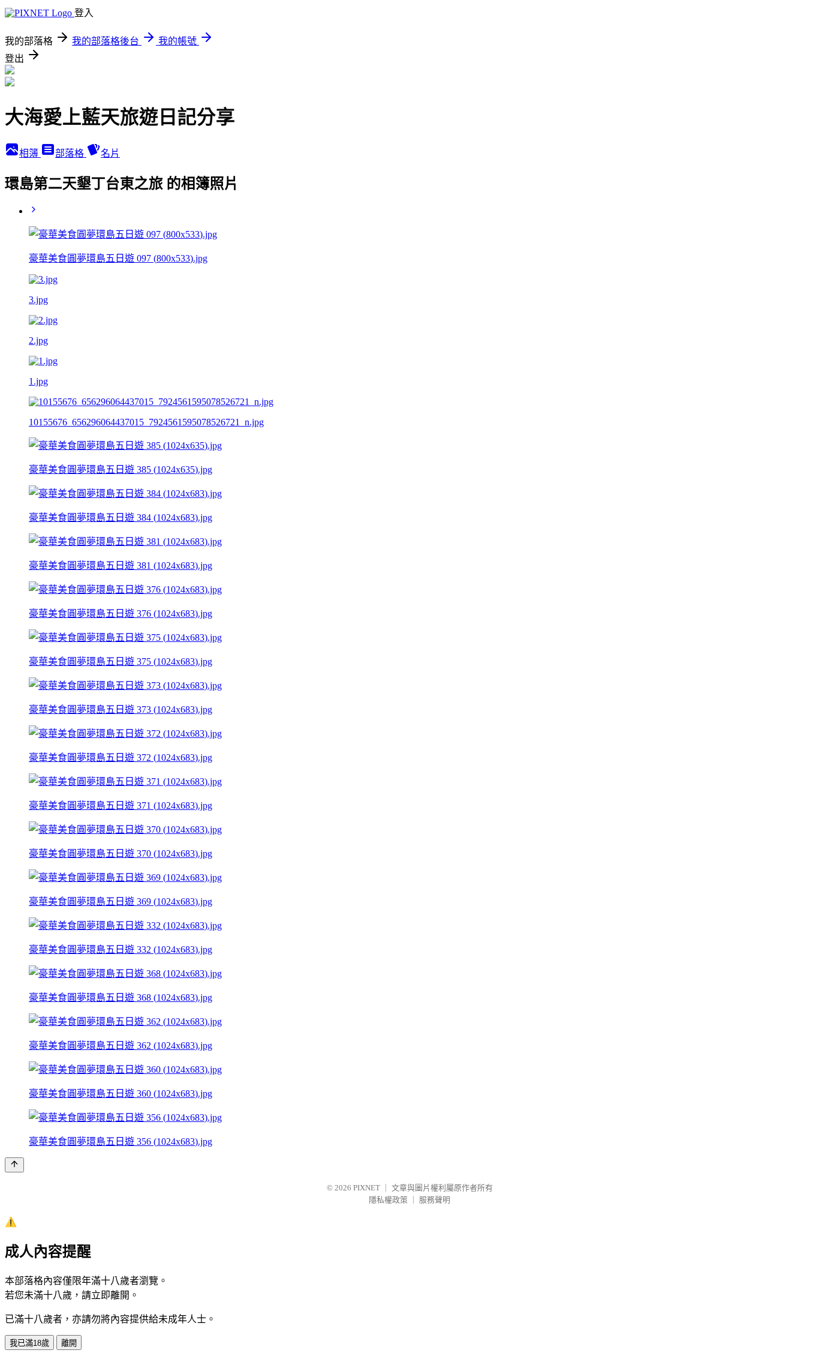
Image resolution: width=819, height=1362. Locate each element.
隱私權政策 (388, 1199)
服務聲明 (434, 1199)
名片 (110, 153)
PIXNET (366, 1187)
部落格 (70, 153)
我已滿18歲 (29, 1343)
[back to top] (14, 1164)
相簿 (30, 153)
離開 (69, 1343)
